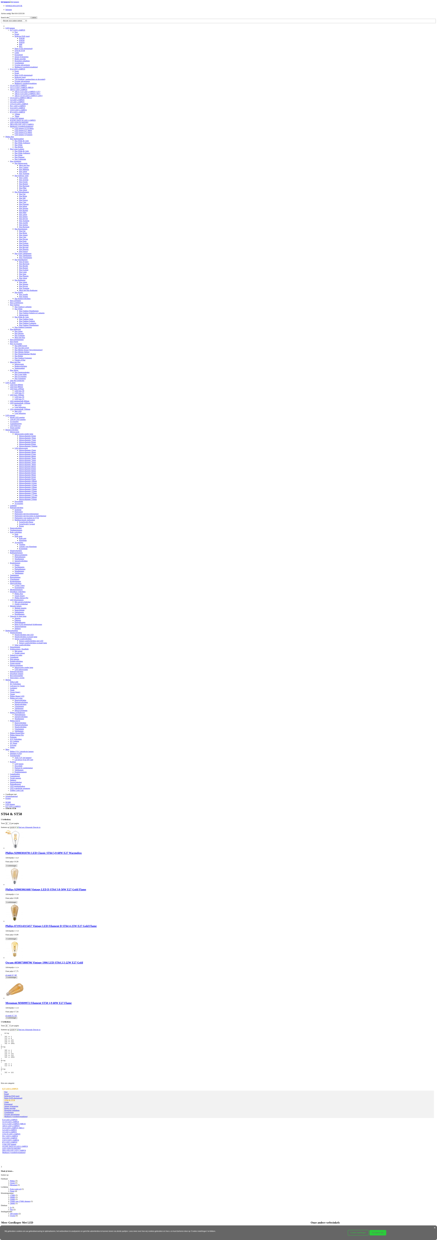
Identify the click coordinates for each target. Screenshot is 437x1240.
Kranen (8, 798)
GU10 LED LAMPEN (10, 1122)
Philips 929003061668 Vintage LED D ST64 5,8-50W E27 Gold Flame (45, 889)
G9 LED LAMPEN (9, 1132)
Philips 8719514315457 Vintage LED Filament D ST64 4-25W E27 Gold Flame (51, 926)
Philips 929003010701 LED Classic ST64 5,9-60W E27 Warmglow (43, 852)
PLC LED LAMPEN (10, 1136)
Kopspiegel (8, 1104)
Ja (10, 1207)
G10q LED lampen (9, 1144)
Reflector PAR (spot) (11, 1096)
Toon (3, 823)
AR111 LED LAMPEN (11, 1126)
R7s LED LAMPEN (9, 1142)
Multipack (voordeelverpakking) (16, 1116)
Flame (12, 1191)
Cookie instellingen (358, 1233)
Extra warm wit (15, 1189)
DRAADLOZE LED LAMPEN (14, 1150)
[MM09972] (14, 998)
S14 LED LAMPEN (9, 1138)
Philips (12, 1181)
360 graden (14, 1214)
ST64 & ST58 (9, 1100)
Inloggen (8, 10)
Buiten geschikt (9, 1108)
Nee (11, 1210)
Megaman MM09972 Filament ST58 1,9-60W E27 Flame (38, 1002)
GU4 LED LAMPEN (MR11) (13, 1128)
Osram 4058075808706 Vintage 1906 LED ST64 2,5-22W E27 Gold (44, 962)
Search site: (5, 17)
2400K (12, 1203)
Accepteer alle (378, 1233)
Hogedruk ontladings (11, 1110)
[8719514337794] (14, 885)
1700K (12, 1195)
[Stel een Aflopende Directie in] (28, 827)
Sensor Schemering (11, 1106)
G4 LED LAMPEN (9, 1130)
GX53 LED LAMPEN (10, 1140)
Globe (6, 1102)
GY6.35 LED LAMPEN (11, 1134)
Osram (12, 1183)
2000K (12, 1197)
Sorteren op (5, 827)
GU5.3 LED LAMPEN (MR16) (14, 1124)
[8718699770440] (14, 848)
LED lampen (10, 804)
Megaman (13, 1185)
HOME (8, 802)
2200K (12, 1199)
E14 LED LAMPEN (9, 1120)
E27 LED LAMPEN (13, 806)
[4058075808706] (14, 958)
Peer (6, 1092)
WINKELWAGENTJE (13, 6)
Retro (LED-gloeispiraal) (13, 1098)
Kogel (6, 1094)
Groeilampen (9, 1112)
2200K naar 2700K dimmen (20, 1201)
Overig (12, 1216)
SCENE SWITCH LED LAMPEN (15, 1146)
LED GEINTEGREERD (11, 1148)
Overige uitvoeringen (12, 1114)
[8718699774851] (14, 921)
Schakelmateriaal (11, 796)
